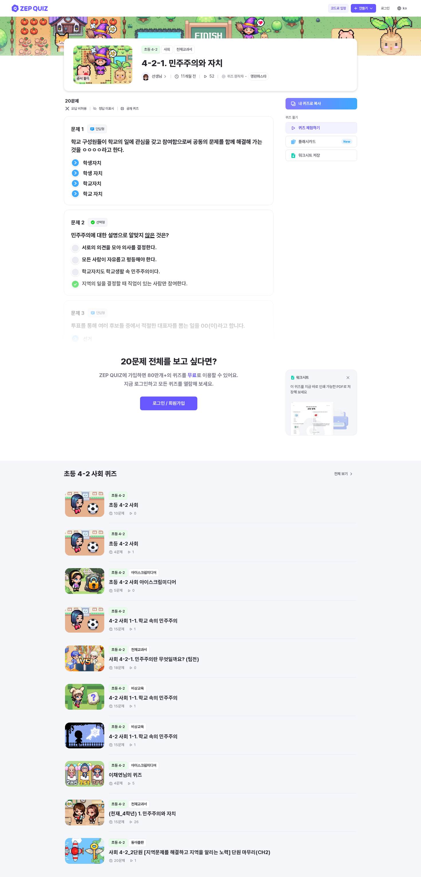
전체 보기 (341, 474)
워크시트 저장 (309, 155)
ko (405, 8)
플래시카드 (324, 141)
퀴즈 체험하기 (309, 127)
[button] (321, 402)
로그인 (385, 8)
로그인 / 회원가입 (169, 403)
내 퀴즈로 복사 (309, 103)
